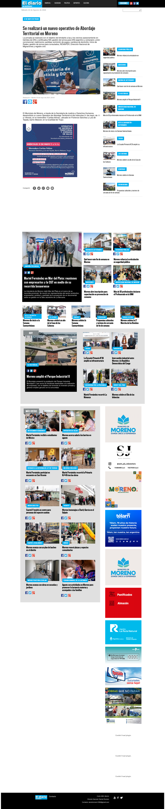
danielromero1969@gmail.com (99, 802)
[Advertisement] (10, 52)
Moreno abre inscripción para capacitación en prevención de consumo (119, 72)
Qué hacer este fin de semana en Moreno (130, 86)
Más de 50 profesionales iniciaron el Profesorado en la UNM (122, 115)
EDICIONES (123, 3)
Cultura (86, 3)
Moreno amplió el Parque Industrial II (128, 99)
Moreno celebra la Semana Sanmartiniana (118, 176)
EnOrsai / (48, 3)
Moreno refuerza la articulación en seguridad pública (121, 56)
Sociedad (57, 3)
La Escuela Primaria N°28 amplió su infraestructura (121, 145)
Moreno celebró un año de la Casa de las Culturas (121, 161)
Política (67, 3)
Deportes (76, 3)
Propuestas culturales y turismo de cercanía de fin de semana (121, 191)
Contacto (52, 796)
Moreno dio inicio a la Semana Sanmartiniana (117, 131)
